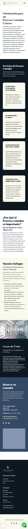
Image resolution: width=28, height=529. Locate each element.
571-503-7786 (15, 413)
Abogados (5, 479)
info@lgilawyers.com (10, 418)
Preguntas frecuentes (8, 481)
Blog (4, 483)
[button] (24, 3)
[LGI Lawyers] (10, 3)
